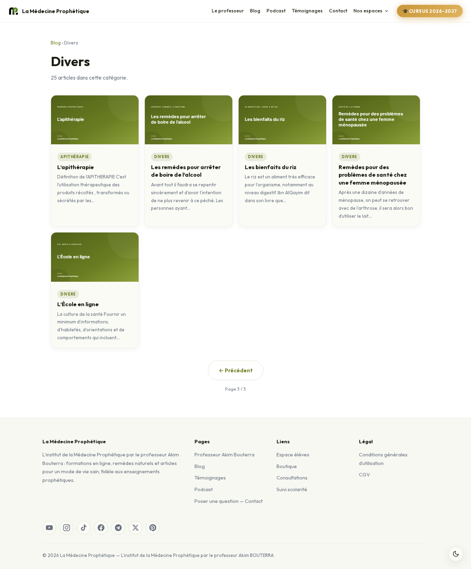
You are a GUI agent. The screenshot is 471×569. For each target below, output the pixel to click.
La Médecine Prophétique (55, 11)
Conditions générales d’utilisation (383, 458)
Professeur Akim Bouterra (224, 454)
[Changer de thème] (455, 553)
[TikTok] (84, 528)
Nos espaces (367, 11)
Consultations (292, 477)
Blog (255, 11)
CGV (364, 474)
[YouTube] (49, 528)
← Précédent (236, 370)
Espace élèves (293, 454)
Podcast (276, 11)
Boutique (287, 466)
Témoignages (307, 11)
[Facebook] (101, 528)
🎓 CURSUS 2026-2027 (429, 11)
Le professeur (228, 11)
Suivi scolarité (292, 489)
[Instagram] (66, 528)
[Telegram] (118, 528)
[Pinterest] (153, 528)
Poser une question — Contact (228, 501)
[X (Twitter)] (135, 528)
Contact (338, 11)
